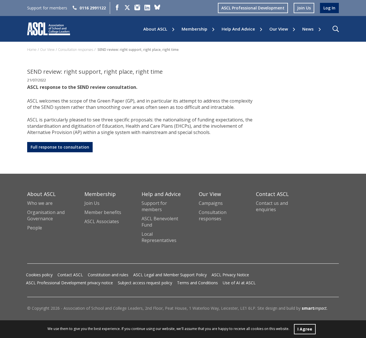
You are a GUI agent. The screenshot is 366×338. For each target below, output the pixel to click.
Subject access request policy (145, 282)
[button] (336, 29)
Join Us (92, 203)
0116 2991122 (92, 8)
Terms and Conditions (197, 282)
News (308, 29)
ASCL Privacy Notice (230, 274)
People (34, 228)
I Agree (304, 329)
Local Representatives (159, 237)
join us (304, 8)
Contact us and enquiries (272, 206)
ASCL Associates (101, 221)
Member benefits (102, 212)
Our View (278, 29)
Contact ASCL (70, 274)
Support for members (154, 206)
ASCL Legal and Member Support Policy (170, 274)
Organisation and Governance (46, 215)
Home (32, 49)
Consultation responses (75, 49)
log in (329, 8)
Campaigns (211, 203)
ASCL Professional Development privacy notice (69, 282)
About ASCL (155, 29)
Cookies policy (39, 274)
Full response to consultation (60, 147)
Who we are (40, 203)
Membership (194, 29)
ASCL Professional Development (253, 8)
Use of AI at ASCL (239, 282)
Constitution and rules (108, 274)
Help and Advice (238, 29)
